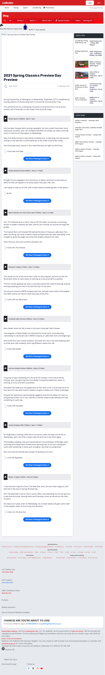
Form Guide (22, 557)
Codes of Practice (77, 631)
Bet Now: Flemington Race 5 (37, 356)
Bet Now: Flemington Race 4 (37, 307)
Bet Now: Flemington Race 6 (37, 413)
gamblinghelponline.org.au (51, 624)
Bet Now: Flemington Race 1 (37, 159)
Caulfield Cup (60, 546)
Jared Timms (13, 86)
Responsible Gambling (9, 631)
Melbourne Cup (7, 546)
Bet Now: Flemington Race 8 (37, 519)
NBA (37, 552)
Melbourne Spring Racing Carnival (24, 546)
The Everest (78, 546)
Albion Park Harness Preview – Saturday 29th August (88, 143)
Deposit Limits (72, 557)
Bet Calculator (12, 557)
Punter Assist (61, 557)
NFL (57, 552)
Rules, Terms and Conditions (12, 638)
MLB (68, 552)
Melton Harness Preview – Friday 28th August (87, 157)
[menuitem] (5, 7)
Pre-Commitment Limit (30, 631)
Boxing (81, 552)
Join (99, 3)
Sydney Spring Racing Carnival (45, 546)
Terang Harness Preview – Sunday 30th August (88, 136)
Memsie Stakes (89, 546)
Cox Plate (69, 546)
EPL (62, 552)
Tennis (74, 552)
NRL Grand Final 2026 (27, 552)
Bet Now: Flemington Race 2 (37, 201)
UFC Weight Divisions (35, 557)
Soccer (51, 552)
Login (90, 3)
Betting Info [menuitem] (87, 20)
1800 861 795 (6, 593)
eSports (44, 552)
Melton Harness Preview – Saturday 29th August (87, 150)
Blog (5, 15)
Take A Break (82, 557)
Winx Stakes (99, 546)
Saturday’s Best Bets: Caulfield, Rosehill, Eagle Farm (88, 128)
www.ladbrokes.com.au (8, 3)
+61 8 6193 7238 (7, 572)
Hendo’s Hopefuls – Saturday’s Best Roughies (87, 121)
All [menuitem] (10, 20)
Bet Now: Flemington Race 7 (37, 465)
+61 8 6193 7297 (7, 582)
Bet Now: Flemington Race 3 (37, 255)
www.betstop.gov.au (8, 643)
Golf (94, 552)
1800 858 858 (32, 624)
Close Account (93, 557)
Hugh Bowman (48, 557)
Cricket (88, 552)
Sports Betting (14, 552)
